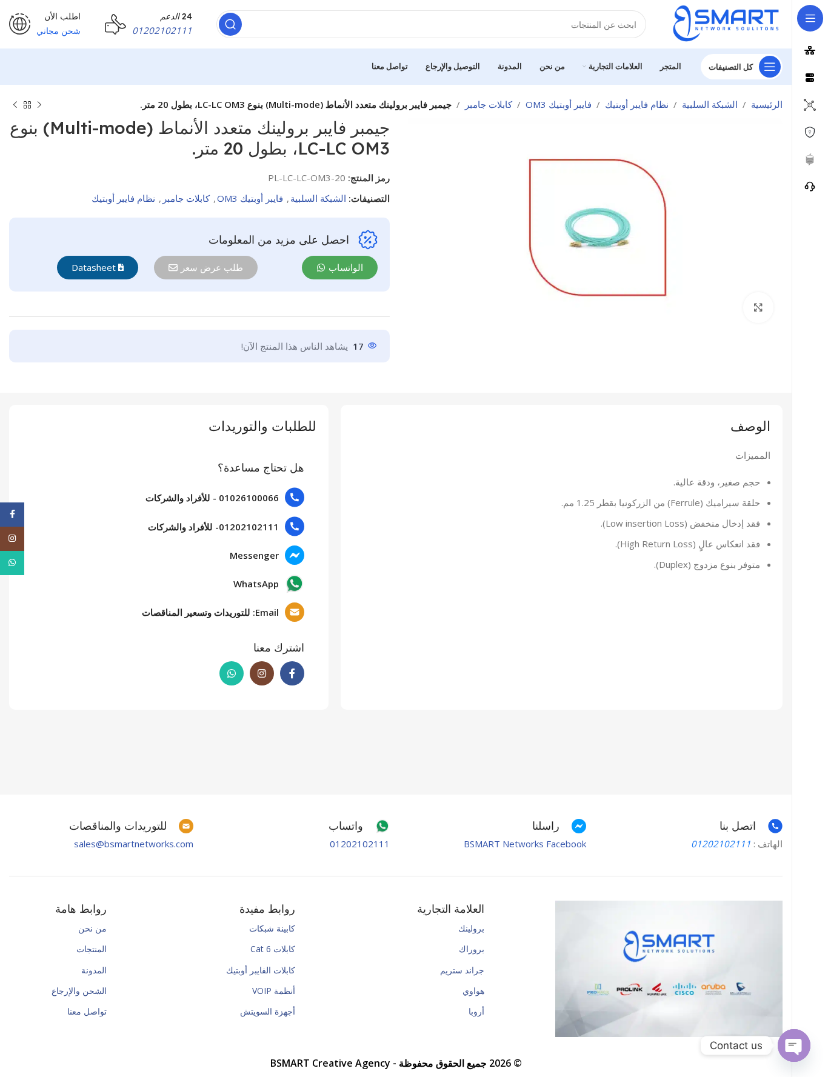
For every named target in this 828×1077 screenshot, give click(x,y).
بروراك (471, 949)
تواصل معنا (87, 1011)
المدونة (94, 970)
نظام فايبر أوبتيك (637, 104)
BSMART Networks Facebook (525, 844)
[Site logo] (726, 23)
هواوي (473, 990)
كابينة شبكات (272, 928)
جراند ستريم (462, 970)
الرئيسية (767, 104)
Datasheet (95, 267)
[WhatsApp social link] (231, 673)
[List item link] (223, 497)
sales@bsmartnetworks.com (133, 844)
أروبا (476, 1011)
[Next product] (15, 105)
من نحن (92, 928)
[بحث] (230, 24)
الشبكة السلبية (710, 104)
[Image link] (669, 968)
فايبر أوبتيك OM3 (559, 104)
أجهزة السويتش (267, 1011)
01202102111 (360, 844)
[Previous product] (39, 105)
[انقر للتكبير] (758, 307)
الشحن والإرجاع (79, 990)
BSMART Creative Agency (330, 1063)
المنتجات (91, 949)
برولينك (471, 928)
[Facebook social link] (292, 673)
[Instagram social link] (262, 673)
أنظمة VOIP (273, 990)
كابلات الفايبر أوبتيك (260, 970)
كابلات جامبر (488, 104)
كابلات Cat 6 (272, 949)
